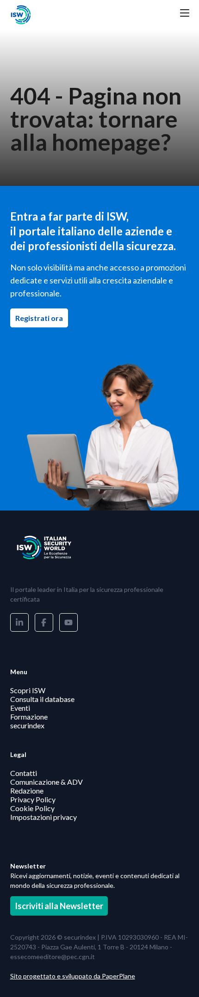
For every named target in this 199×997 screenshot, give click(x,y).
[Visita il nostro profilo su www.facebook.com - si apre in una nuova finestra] (44, 622)
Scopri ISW (27, 690)
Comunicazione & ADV (46, 781)
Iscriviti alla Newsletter (59, 906)
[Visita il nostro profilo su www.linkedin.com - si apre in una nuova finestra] (19, 622)
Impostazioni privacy (43, 816)
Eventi (20, 707)
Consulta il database (42, 699)
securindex (27, 725)
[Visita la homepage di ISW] (56, 15)
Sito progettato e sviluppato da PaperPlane (72, 976)
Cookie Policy (32, 808)
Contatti (23, 773)
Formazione (29, 716)
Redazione (27, 790)
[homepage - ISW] (56, 547)
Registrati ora (41, 317)
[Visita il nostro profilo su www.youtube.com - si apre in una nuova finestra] (68, 622)
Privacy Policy (33, 799)
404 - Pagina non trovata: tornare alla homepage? (95, 119)
